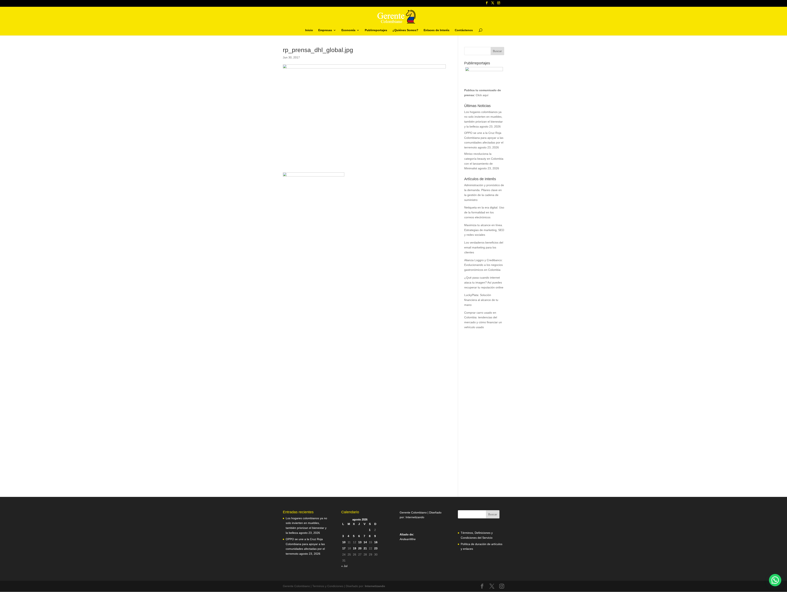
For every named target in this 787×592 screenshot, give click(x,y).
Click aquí (482, 95)
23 (376, 548)
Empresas (325, 30)
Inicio (309, 30)
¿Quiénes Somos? (405, 30)
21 (365, 548)
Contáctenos (464, 30)
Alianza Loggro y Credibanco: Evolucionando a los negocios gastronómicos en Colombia (483, 265)
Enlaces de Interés (436, 30)
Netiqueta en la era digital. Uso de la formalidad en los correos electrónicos (484, 212)
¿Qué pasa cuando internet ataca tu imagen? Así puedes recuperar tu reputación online (483, 282)
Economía (348, 30)
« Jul (344, 566)
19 (354, 548)
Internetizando (415, 517)
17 (344, 548)
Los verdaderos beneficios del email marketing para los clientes (483, 247)
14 (365, 542)
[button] (775, 580)
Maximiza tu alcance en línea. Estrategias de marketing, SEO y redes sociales (484, 230)
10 (344, 542)
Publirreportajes (376, 30)
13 (360, 542)
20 (360, 548)
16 (376, 542)
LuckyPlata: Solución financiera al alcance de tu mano (481, 299)
